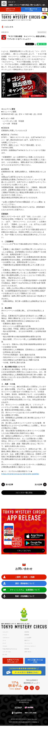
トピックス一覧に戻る (24, 493)
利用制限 (26, 634)
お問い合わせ (27, 651)
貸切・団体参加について (24, 583)
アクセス (5, 646)
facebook (26, 688)
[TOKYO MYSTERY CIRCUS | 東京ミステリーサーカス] (20, 16)
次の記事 (38, 484)
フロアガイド (6, 637)
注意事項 (26, 632)
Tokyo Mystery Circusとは (10, 649)
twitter (32, 688)
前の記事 (9, 484)
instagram (37, 688)
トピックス (5, 632)
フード (4, 640)
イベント (5, 634)
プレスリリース (28, 643)
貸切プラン (27, 640)
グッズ (4, 643)
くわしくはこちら (24, 550)
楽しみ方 (5, 654)
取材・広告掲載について (24, 596)
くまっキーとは (6, 651)
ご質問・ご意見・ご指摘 (24, 577)
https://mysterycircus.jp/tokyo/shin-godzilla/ (20, 474)
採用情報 (26, 649)
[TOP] (24, 615)
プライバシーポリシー (30, 646)
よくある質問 (27, 637)
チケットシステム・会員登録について (25, 590)
